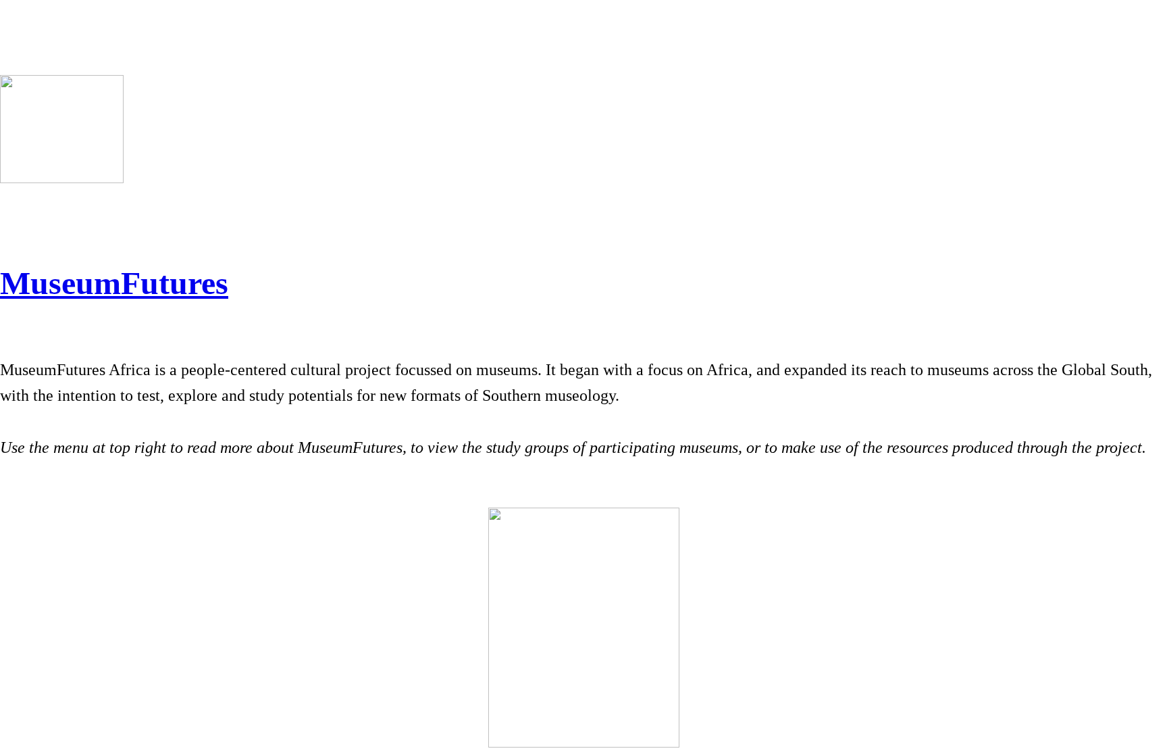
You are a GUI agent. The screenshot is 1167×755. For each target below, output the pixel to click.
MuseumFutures (114, 283)
